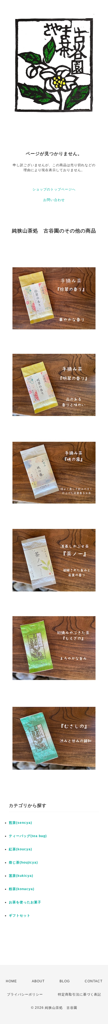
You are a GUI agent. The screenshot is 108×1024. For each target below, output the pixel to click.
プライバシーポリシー (25, 994)
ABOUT (38, 981)
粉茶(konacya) (21, 889)
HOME (11, 981)
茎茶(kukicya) (21, 876)
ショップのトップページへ (54, 189)
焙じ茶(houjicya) (23, 862)
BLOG (65, 981)
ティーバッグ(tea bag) (28, 836)
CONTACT (93, 981)
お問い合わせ (54, 200)
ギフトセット (19, 915)
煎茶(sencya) (20, 823)
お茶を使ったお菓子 (25, 902)
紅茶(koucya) (20, 849)
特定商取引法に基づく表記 (79, 994)
